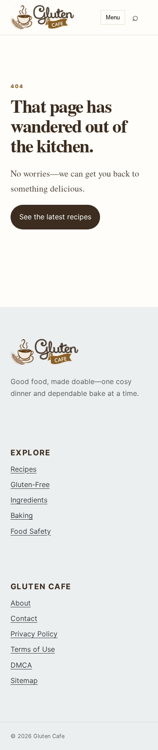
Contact (24, 618)
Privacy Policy (34, 633)
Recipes (23, 469)
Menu (113, 17)
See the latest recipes (55, 216)
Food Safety (31, 531)
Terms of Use (33, 649)
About (21, 603)
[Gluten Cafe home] (52, 17)
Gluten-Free (30, 484)
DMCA (21, 665)
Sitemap (24, 680)
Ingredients (29, 499)
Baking (22, 515)
